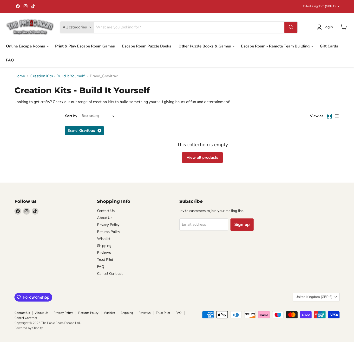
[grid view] (329, 116)
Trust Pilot (105, 259)
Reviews (104, 252)
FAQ (10, 60)
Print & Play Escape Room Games (85, 46)
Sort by (71, 116)
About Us (104, 217)
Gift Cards (329, 46)
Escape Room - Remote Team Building (276, 46)
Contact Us (106, 210)
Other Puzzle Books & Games (205, 46)
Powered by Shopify (28, 328)
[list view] (336, 116)
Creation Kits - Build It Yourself (57, 76)
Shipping (104, 245)
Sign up (242, 224)
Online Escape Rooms (26, 46)
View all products (202, 157)
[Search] (290, 27)
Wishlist (103, 238)
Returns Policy (108, 231)
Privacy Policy (108, 224)
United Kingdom (319, 6)
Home (19, 76)
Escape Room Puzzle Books (146, 46)
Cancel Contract (110, 273)
